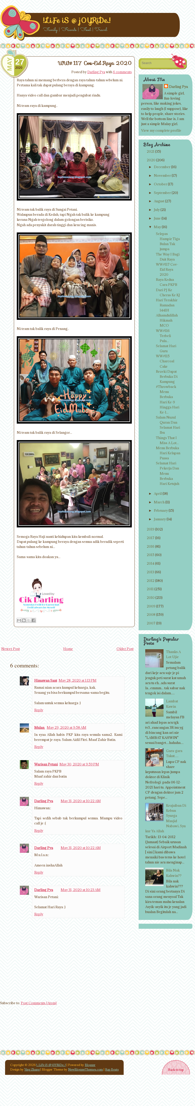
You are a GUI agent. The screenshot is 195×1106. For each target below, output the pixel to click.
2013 (150, 572)
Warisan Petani (46, 764)
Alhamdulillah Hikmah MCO (167, 320)
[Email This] (19, 620)
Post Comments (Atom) (39, 1003)
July (157, 209)
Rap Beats (112, 1069)
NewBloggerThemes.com (85, 1069)
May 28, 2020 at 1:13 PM (77, 680)
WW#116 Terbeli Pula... (163, 335)
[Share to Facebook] (33, 620)
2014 (150, 563)
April (158, 493)
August (159, 201)
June (157, 218)
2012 (150, 580)
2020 (151, 160)
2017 (150, 538)
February (161, 510)
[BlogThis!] (23, 620)
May (157, 227)
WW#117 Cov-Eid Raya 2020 (95, 63)
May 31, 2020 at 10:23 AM (81, 889)
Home (68, 648)
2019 (150, 529)
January (160, 519)
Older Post (125, 648)
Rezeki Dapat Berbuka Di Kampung (166, 376)
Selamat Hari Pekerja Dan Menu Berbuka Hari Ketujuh (167, 473)
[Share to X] (28, 620)
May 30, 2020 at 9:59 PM (79, 764)
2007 (151, 623)
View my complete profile (161, 130)
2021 (150, 151)
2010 (151, 597)
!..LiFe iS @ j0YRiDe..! (76, 20)
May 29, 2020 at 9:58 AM (66, 727)
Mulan (39, 727)
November (162, 175)
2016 (150, 546)
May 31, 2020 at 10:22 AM (81, 801)
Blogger (90, 1065)
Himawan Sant (45, 680)
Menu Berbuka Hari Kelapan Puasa (168, 453)
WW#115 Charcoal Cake (165, 361)
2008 (151, 614)
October (160, 184)
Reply (38, 710)
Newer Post (10, 648)
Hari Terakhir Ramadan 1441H (166, 305)
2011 (150, 589)
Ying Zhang (32, 1069)
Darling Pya (96, 72)
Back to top (176, 1070)
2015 (150, 554)
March (159, 502)
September (162, 192)
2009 (151, 606)
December (162, 167)
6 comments (122, 72)
